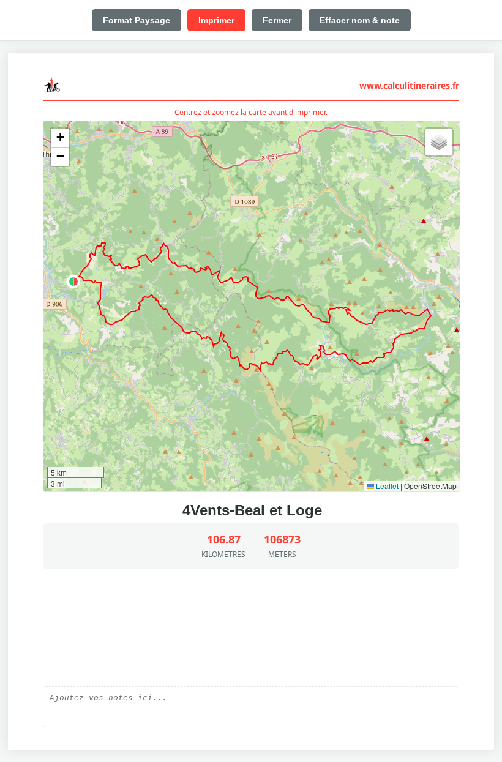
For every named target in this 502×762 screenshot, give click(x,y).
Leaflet (386, 485)
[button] (73, 281)
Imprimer (216, 20)
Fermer (277, 20)
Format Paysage (136, 20)
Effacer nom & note (360, 20)
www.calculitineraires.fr (409, 85)
